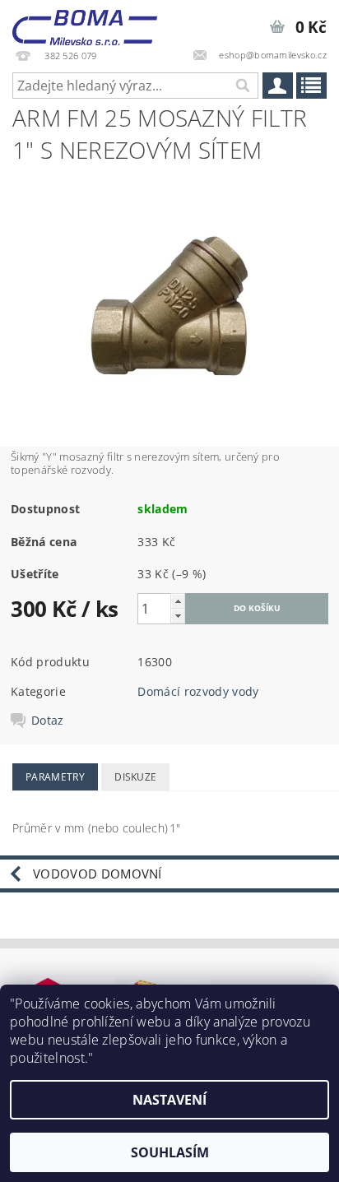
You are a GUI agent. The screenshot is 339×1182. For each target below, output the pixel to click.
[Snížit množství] (177, 615)
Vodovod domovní (97, 873)
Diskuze (135, 777)
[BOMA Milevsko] (84, 21)
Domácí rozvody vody (197, 691)
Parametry (55, 777)
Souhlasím (170, 1152)
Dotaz (47, 720)
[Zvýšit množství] (177, 601)
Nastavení (169, 1100)
